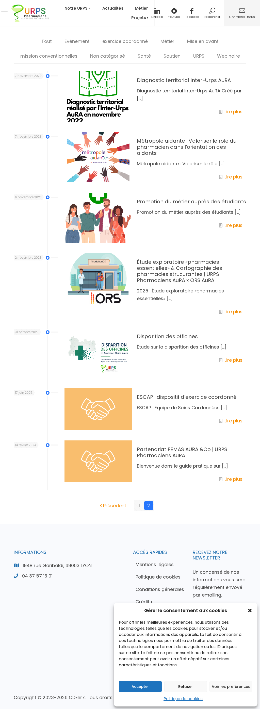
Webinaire (228, 56)
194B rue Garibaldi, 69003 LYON (57, 565)
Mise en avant (203, 41)
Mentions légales (155, 564)
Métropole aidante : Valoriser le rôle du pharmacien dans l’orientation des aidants (186, 147)
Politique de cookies (183, 699)
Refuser (185, 686)
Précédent (114, 505)
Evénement (77, 41)
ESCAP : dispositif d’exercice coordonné (187, 397)
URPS (198, 56)
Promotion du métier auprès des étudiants (191, 201)
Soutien (172, 56)
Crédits (144, 602)
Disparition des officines (167, 336)
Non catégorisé (107, 56)
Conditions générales (160, 589)
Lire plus (233, 111)
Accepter (140, 686)
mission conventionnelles (48, 56)
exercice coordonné (125, 41)
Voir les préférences (231, 686)
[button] (249, 610)
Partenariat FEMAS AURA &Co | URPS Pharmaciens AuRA (182, 452)
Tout (46, 41)
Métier (167, 41)
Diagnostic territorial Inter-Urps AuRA (184, 80)
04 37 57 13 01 (37, 576)
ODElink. (77, 697)
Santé (144, 56)
